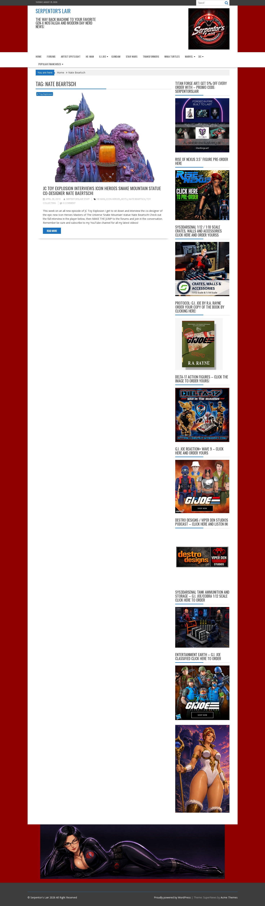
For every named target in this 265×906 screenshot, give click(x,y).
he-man (101, 199)
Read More (52, 231)
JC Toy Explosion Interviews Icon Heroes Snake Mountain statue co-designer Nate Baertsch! (102, 190)
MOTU (124, 199)
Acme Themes (229, 897)
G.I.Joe (102, 56)
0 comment (69, 203)
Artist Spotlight (70, 56)
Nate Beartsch (137, 199)
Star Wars (132, 56)
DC (200, 56)
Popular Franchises (49, 64)
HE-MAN (90, 56)
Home (39, 56)
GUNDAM (115, 56)
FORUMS (51, 56)
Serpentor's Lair (53, 11)
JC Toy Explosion (44, 94)
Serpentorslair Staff (78, 199)
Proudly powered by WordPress (172, 897)
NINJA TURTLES (172, 56)
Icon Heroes (113, 199)
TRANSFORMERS (151, 56)
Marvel (189, 56)
